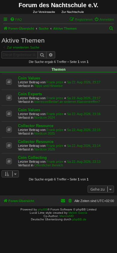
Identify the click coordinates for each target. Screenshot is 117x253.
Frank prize (54, 82)
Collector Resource (35, 126)
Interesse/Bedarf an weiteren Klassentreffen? (67, 101)
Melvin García (77, 212)
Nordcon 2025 (44, 133)
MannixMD (66, 216)
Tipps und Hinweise (48, 86)
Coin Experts (30, 94)
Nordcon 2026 (44, 149)
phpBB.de (79, 219)
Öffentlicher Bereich (48, 165)
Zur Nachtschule (73, 11)
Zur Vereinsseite (44, 11)
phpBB (42, 209)
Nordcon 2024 (44, 117)
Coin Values (29, 78)
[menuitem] (16, 19)
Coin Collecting (32, 157)
